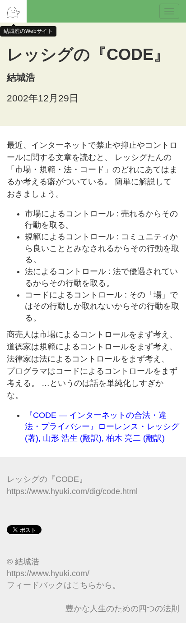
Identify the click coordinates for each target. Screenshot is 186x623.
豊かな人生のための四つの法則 (122, 608)
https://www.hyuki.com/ (48, 573)
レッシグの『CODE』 (47, 479)
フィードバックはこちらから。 (64, 585)
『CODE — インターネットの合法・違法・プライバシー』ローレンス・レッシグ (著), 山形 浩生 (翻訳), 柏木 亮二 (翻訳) (102, 427)
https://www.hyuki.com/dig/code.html (72, 491)
